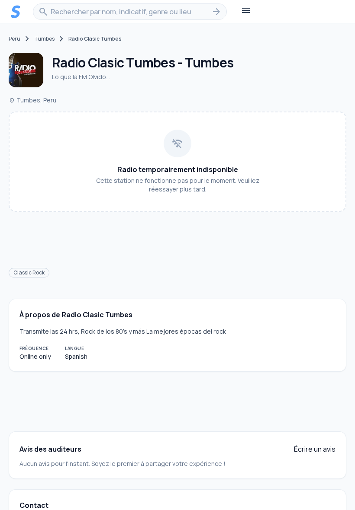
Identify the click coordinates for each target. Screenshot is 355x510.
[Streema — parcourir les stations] (16, 12)
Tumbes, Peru (32, 100)
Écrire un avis (315, 449)
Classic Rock (29, 272)
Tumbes (44, 38)
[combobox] (130, 11)
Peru (14, 38)
